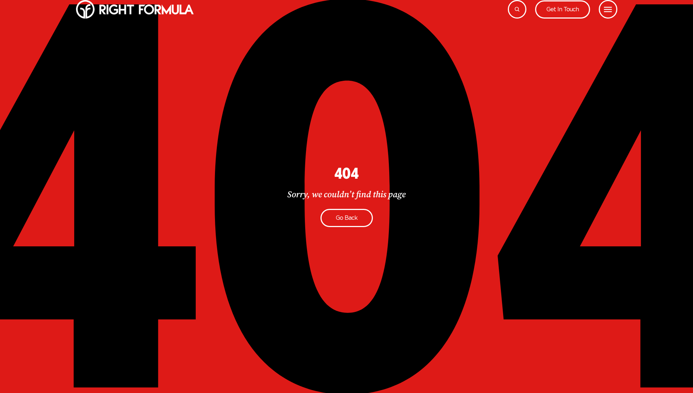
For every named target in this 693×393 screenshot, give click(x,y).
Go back (347, 218)
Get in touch (562, 9)
